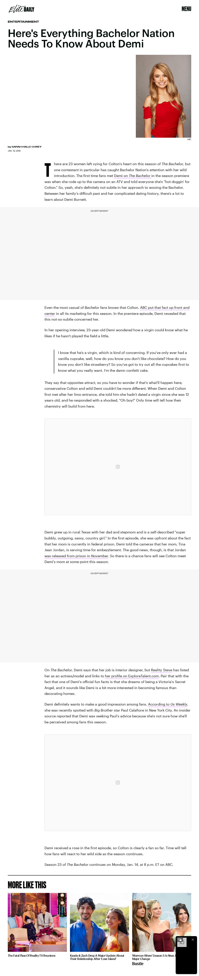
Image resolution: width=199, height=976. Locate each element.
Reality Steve (161, 670)
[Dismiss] (193, 939)
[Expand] (180, 939)
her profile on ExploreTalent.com (132, 676)
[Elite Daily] (21, 9)
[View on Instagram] (117, 466)
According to (167, 704)
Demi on (132, 175)
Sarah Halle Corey (27, 147)
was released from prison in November (76, 556)
